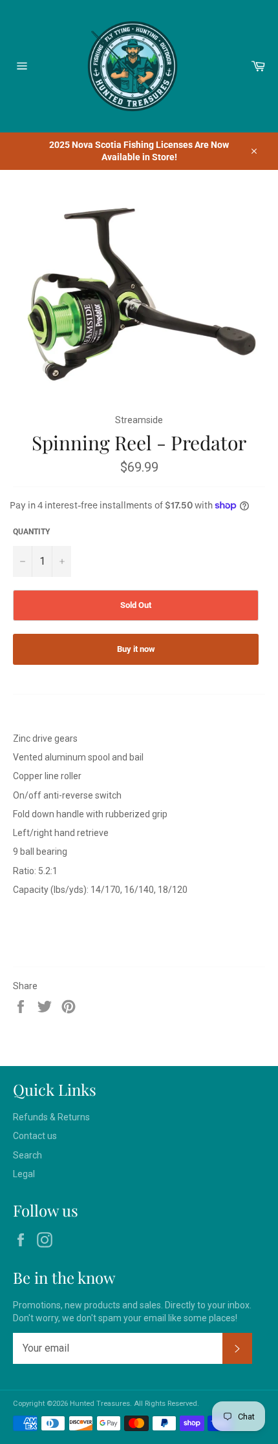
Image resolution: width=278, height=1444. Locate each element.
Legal (24, 1174)
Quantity (31, 531)
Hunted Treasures (100, 1403)
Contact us (35, 1136)
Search (27, 1155)
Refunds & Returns (51, 1117)
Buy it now (136, 649)
